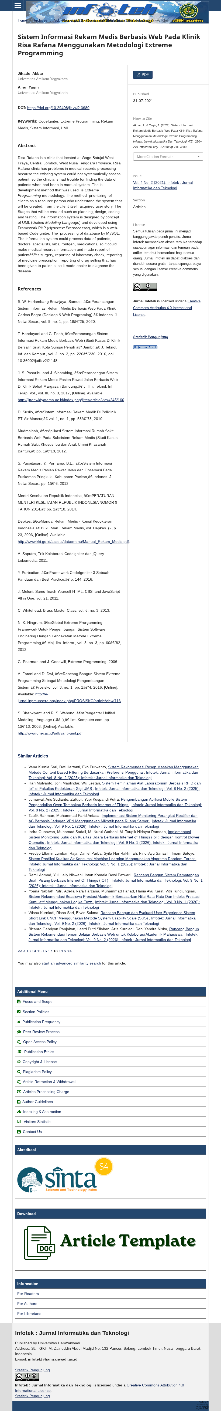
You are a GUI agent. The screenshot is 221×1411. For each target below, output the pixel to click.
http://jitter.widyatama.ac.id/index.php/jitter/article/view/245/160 (71, 400)
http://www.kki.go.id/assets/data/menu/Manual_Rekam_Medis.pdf (73, 541)
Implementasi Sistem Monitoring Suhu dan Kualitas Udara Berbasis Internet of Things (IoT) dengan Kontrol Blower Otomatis (114, 837)
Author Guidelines (37, 1101)
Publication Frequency (41, 1022)
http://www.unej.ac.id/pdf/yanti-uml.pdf (50, 733)
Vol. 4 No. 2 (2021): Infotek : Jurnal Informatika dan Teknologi (102, 20)
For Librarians (29, 1313)
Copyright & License (40, 1062)
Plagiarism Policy (37, 1072)
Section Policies (36, 1012)
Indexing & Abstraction (42, 1111)
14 (34, 951)
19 (61, 951)
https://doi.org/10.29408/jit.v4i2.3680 (58, 108)
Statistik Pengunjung (32, 1370)
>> (69, 951)
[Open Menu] (17, 5)
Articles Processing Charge (45, 1091)
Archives (40, 20)
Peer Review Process (41, 1032)
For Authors (27, 1303)
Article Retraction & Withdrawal (49, 1082)
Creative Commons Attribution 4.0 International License (167, 308)
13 (28, 951)
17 (50, 951)
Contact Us (32, 1131)
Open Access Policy (40, 1042)
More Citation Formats (155, 156)
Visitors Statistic (37, 1121)
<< (20, 951)
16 (45, 951)
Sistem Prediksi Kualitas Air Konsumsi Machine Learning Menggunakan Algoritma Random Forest (112, 859)
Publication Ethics (39, 1052)
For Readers (28, 1293)
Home (22, 20)
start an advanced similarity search (71, 963)
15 (39, 951)
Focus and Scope (38, 1001)
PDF (145, 75)
